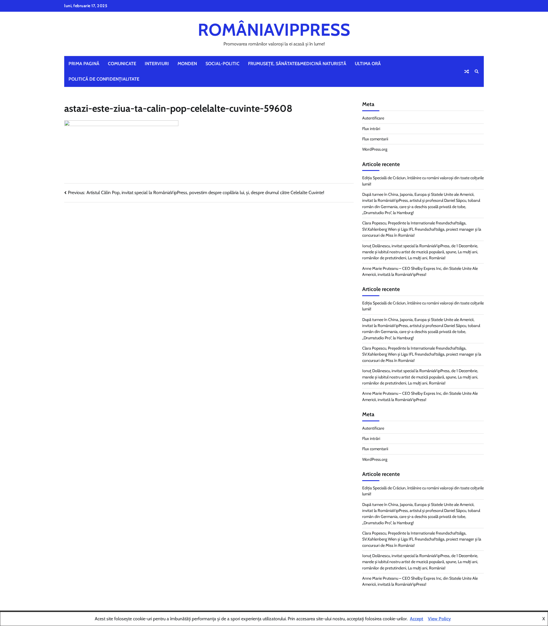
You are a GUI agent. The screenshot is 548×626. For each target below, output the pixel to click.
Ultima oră (368, 63)
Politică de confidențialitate (103, 79)
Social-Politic (222, 63)
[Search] (476, 71)
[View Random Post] (466, 71)
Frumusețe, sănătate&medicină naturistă (297, 63)
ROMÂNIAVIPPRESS (274, 29)
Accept (416, 618)
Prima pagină (83, 63)
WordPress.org (374, 149)
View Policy (439, 618)
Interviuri (157, 63)
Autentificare (373, 118)
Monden (187, 63)
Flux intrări (371, 128)
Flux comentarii (375, 138)
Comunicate (122, 63)
